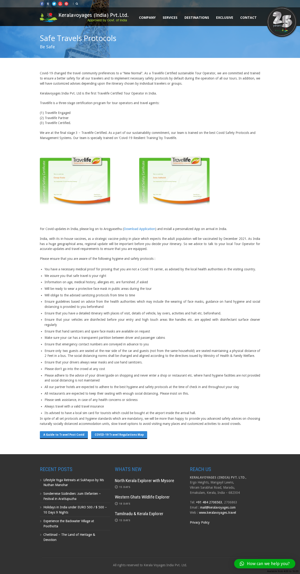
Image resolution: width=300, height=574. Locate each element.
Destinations (196, 17)
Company (147, 17)
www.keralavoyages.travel (217, 512)
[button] (264, 563)
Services (170, 17)
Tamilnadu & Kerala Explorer (139, 513)
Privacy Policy (200, 522)
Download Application (139, 229)
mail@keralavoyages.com (218, 507)
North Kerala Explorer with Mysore (144, 480)
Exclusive (224, 17)
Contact (248, 17)
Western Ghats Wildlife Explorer (142, 497)
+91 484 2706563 (209, 502)
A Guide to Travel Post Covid (63, 434)
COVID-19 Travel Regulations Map (119, 434)
